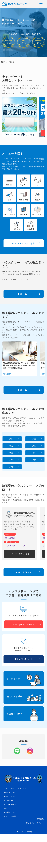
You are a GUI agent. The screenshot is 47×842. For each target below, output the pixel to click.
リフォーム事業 (10, 816)
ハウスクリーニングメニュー (15, 788)
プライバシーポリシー (35, 823)
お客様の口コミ (10, 812)
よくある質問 (9, 800)
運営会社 (40, 819)
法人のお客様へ (10, 804)
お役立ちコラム (10, 792)
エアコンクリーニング (15, 545)
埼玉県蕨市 (10, 538)
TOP (3, 62)
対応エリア (8, 808)
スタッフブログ (10, 796)
